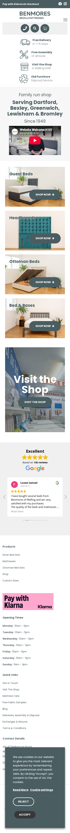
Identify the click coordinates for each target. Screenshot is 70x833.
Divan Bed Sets (11, 555)
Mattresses (9, 561)
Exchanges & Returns (15, 721)
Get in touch (10, 683)
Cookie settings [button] (41, 790)
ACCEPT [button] (25, 815)
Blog (5, 709)
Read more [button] (17, 511)
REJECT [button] (23, 802)
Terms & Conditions (14, 728)
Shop (5, 574)
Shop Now (43, 195)
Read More (20, 790)
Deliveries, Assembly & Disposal (21, 715)
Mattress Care (11, 696)
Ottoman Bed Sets (14, 567)
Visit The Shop (11, 689)
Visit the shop (35, 402)
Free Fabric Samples (14, 702)
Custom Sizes (11, 580)
